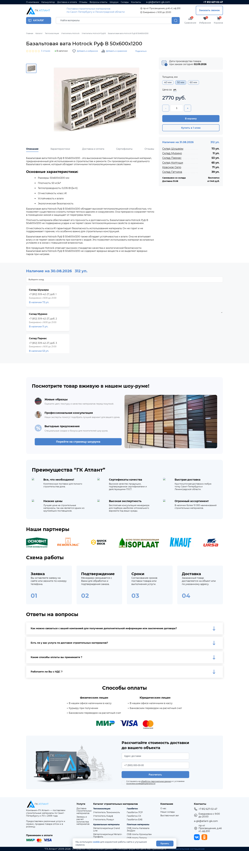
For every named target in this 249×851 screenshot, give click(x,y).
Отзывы (83, 2)
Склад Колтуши (172, 162)
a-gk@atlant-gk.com (158, 2)
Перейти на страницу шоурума (78, 441)
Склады (125, 2)
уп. (175, 89)
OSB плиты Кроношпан (139, 834)
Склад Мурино (172, 153)
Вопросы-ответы (98, 2)
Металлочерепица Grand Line (106, 829)
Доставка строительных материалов (84, 811)
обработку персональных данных (156, 781)
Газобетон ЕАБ (134, 819)
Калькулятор (48, 2)
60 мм (193, 82)
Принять (165, 843)
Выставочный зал (169, 815)
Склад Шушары (172, 148)
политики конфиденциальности (140, 783)
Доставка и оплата (67, 2)
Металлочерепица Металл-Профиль (107, 835)
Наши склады (167, 812)
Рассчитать (155, 774)
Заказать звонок (209, 10)
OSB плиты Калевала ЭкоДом (138, 829)
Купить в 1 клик (191, 127)
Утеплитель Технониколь (106, 812)
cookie (96, 842)
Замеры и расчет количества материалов (83, 820)
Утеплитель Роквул (103, 819)
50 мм (180, 82)
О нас (163, 808)
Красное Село (171, 167)
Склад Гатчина (172, 171)
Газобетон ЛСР (135, 812)
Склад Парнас (171, 157)
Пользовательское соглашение (186, 849)
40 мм (168, 82)
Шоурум (114, 2)
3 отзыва (45, 51)
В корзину (191, 118)
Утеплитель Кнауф (103, 816)
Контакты (136, 2)
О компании (32, 2)
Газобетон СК (134, 816)
